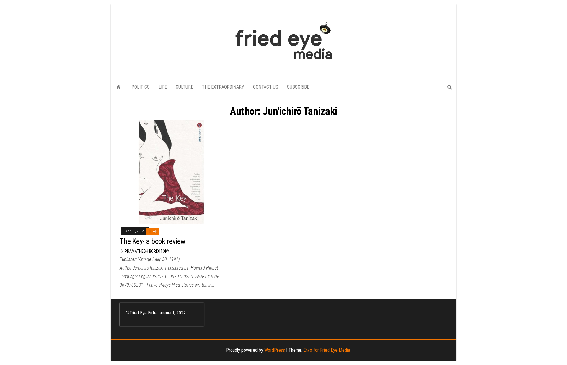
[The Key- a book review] (171, 172)
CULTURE (184, 87)
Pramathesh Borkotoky (147, 251)
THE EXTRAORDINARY (223, 87)
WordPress (274, 350)
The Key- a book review (152, 241)
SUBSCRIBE (298, 87)
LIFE (163, 87)
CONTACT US (265, 87)
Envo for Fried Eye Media (326, 350)
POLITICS (140, 87)
